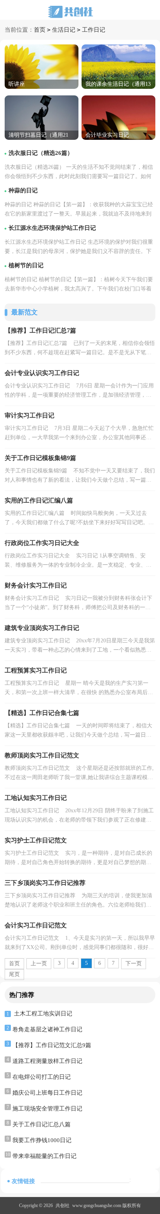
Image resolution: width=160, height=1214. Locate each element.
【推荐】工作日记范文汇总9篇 (51, 1045)
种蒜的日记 (23, 190)
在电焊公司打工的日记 (41, 1077)
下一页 (133, 963)
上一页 (39, 963)
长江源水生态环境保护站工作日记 (52, 228)
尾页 (14, 974)
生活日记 (63, 30)
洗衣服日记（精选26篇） (41, 153)
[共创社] (80, 12)
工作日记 (93, 30)
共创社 (63, 1205)
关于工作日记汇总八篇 (41, 1124)
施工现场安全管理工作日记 (47, 1108)
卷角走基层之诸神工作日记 (47, 1029)
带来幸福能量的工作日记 (44, 1156)
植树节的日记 (26, 265)
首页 (39, 30)
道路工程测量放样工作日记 (47, 1061)
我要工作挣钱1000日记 (41, 1140)
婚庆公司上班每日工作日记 (47, 1093)
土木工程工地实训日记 (43, 1013)
